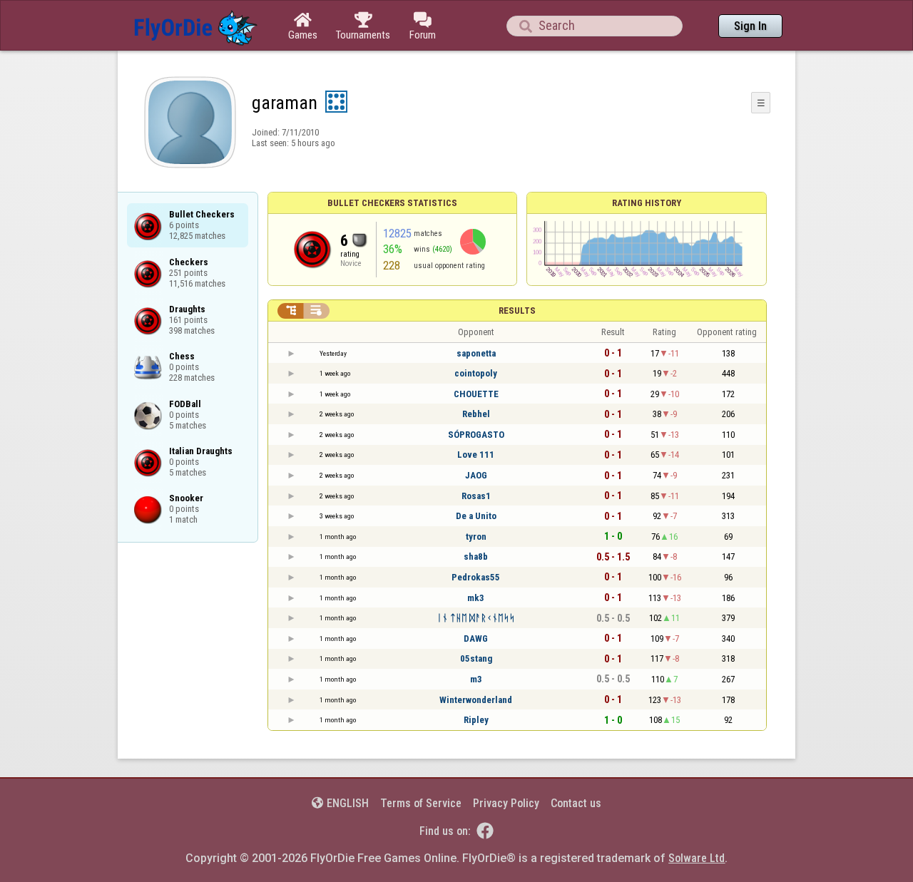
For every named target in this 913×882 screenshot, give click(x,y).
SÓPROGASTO (476, 434)
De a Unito (476, 516)
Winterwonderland (475, 699)
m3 (476, 679)
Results (517, 310)
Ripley (476, 719)
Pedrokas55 (476, 577)
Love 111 (475, 454)
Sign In (750, 26)
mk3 (475, 598)
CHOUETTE (476, 394)
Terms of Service (420, 803)
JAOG (476, 475)
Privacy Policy (506, 803)
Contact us (576, 803)
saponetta (476, 353)
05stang (476, 658)
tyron (476, 536)
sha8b (476, 556)
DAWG (476, 638)
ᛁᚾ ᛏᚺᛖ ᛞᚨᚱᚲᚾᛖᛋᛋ (476, 617)
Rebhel (476, 414)
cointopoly (475, 373)
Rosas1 (476, 496)
